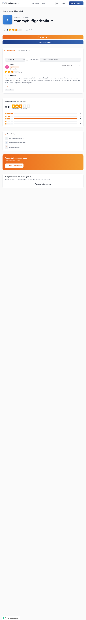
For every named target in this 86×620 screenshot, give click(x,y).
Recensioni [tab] (11, 50)
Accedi (63, 3)
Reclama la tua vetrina (43, 184)
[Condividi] (71, 65)
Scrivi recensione (44, 42)
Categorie (35, 3)
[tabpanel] (43, 73)
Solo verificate (33, 59)
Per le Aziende (76, 3)
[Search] (57, 3)
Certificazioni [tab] (25, 50)
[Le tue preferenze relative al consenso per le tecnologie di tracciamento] (11, 618)
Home (5, 11)
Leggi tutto (8, 86)
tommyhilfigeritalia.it (22, 17)
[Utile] (75, 65)
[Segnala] (79, 65)
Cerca (44, 3)
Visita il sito (44, 37)
